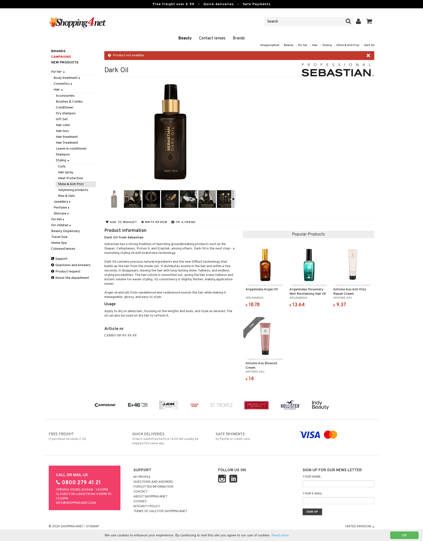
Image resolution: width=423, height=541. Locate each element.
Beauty (185, 38)
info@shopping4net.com (76, 503)
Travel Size (59, 237)
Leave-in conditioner (71, 149)
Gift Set (62, 119)
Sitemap (92, 527)
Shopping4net (269, 45)
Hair (315, 45)
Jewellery (61, 202)
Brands (239, 38)
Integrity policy (146, 506)
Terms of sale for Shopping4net (160, 511)
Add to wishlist (123, 222)
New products (64, 62)
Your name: (312, 477)
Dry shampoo (66, 113)
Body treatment (66, 78)
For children (60, 225)
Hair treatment (67, 137)
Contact (140, 492)
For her (302, 45)
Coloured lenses (63, 249)
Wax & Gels (66, 196)
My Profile (142, 477)
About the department (72, 278)
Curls (62, 167)
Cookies (140, 502)
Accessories (65, 96)
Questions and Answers (73, 265)
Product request (68, 272)
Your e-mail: (313, 494)
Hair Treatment (67, 143)
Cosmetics (62, 84)
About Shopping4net (150, 497)
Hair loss (62, 131)
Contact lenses (212, 38)
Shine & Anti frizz (347, 45)
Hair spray (65, 172)
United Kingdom (358, 527)
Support (61, 259)
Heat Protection (70, 178)
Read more (280, 535)
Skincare (60, 214)
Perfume (61, 208)
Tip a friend (184, 222)
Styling (327, 45)
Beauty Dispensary (65, 231)
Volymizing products (73, 190)
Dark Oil (369, 45)
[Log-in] (358, 21)
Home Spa (59, 243)
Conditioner (64, 108)
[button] (369, 21)
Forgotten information (153, 487)
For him (57, 219)
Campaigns (61, 57)
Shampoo (63, 155)
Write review (155, 222)
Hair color (63, 125)
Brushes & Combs (69, 102)
